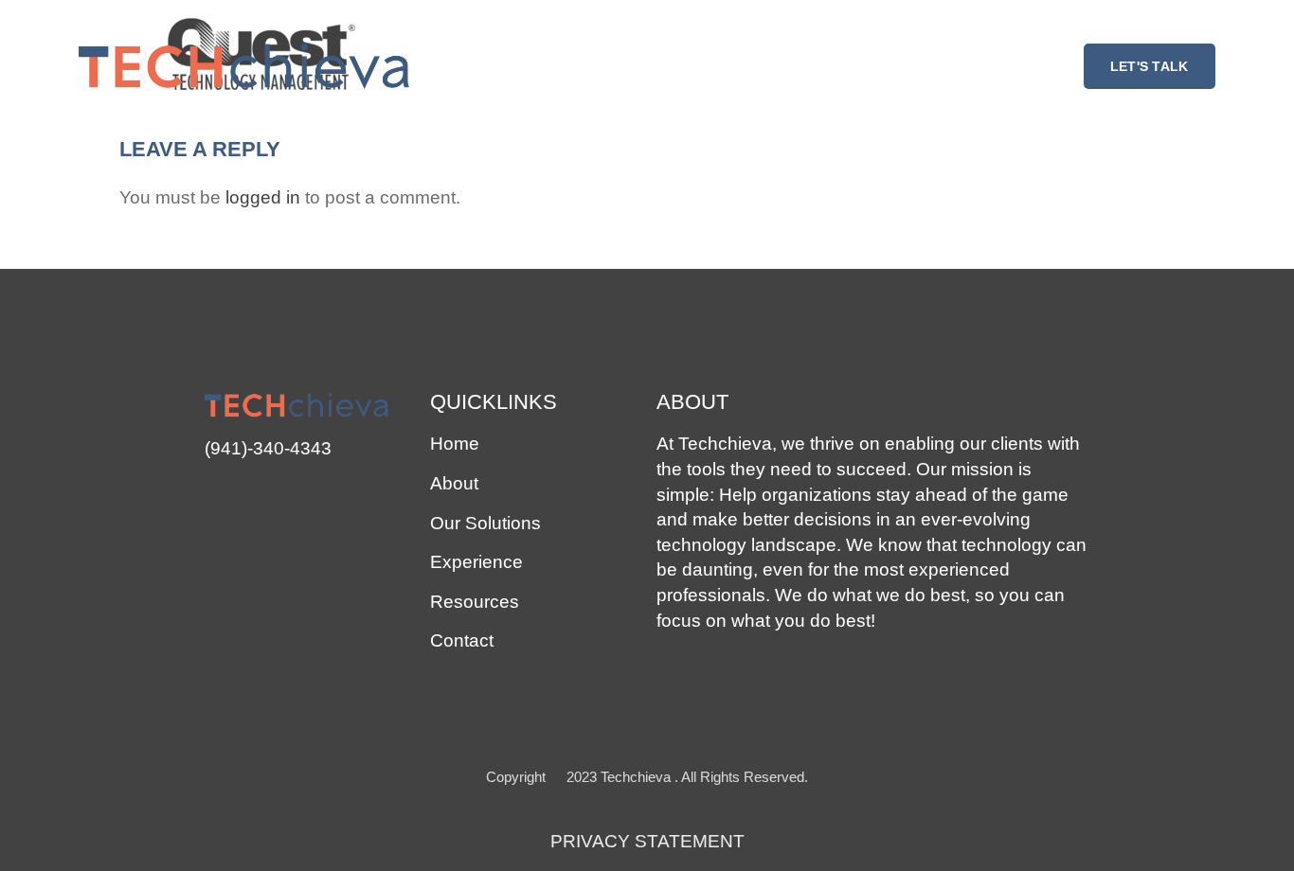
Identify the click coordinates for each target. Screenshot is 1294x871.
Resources (474, 602)
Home (454, 443)
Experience (476, 562)
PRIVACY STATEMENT (647, 841)
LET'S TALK (1149, 66)
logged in (262, 197)
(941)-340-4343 (268, 448)
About (454, 483)
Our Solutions (485, 523)
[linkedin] (217, 495)
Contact (462, 640)
